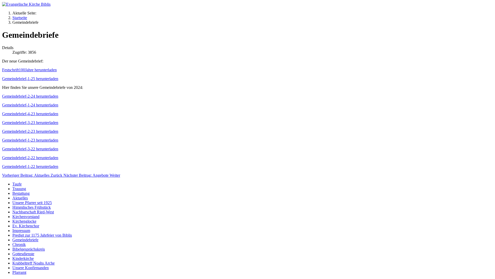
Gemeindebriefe (25, 240)
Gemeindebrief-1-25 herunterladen (30, 78)
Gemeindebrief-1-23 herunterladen (30, 140)
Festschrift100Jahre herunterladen (29, 70)
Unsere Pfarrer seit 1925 (32, 202)
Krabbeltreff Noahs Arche (33, 263)
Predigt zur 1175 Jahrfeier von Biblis (42, 235)
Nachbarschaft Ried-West (33, 212)
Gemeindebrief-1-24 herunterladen (30, 105)
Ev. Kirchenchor (25, 226)
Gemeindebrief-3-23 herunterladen (30, 122)
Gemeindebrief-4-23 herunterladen (30, 114)
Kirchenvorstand (25, 216)
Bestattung (21, 193)
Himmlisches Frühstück (31, 207)
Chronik (19, 244)
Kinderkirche (23, 258)
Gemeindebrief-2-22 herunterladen (30, 158)
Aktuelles (20, 198)
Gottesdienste (23, 254)
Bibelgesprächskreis (28, 249)
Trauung (19, 189)
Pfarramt (19, 272)
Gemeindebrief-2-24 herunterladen (30, 96)
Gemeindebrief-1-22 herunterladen (30, 166)
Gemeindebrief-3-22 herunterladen (30, 149)
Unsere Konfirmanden (30, 268)
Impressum (21, 230)
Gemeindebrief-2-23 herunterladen (30, 131)
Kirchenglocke (24, 221)
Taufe (17, 184)
